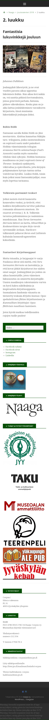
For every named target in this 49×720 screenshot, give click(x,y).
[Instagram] (26, 691)
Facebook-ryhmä (14, 347)
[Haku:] (24, 328)
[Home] (4, 12)
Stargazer (30, 699)
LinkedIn (10, 355)
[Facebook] (23, 691)
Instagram (10, 352)
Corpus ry (27, 697)
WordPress (19, 699)
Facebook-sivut (13, 350)
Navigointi (25, 5)
